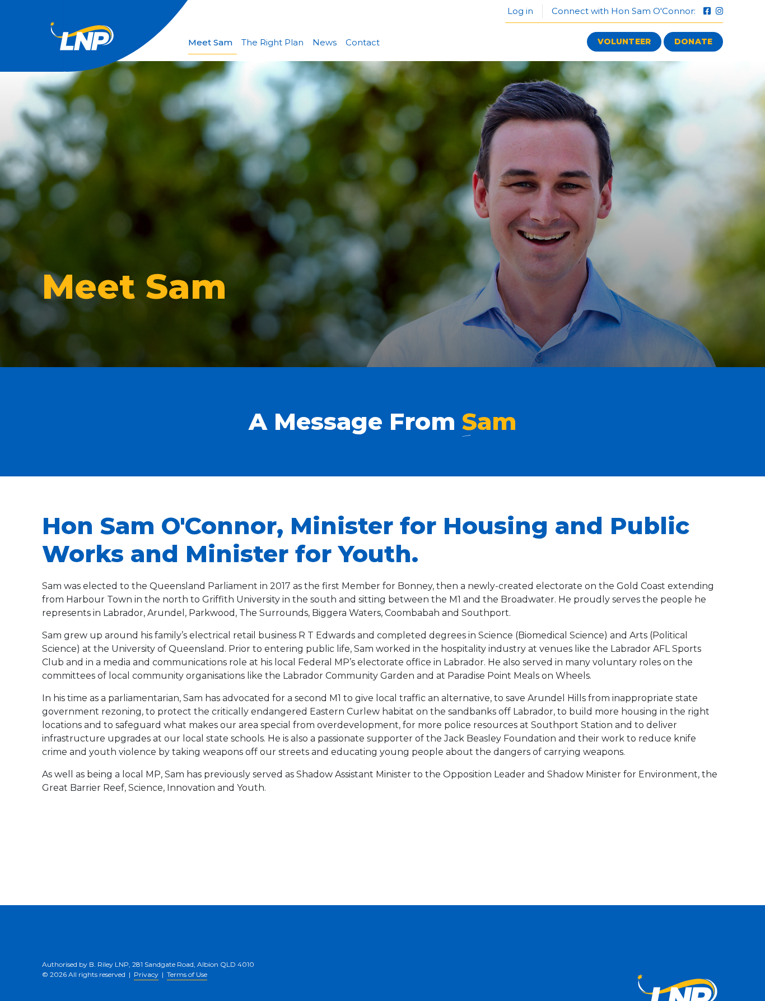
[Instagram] (719, 11)
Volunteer (624, 41)
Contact (363, 42)
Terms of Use (187, 974)
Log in (519, 11)
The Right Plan (272, 42)
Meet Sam (210, 42)
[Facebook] (708, 11)
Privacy (146, 974)
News (324, 42)
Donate (693, 41)
